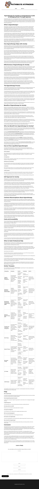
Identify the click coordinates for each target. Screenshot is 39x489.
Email (19, 466)
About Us (22, 8)
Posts (16, 8)
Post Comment (5, 476)
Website (19, 469)
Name (19, 463)
